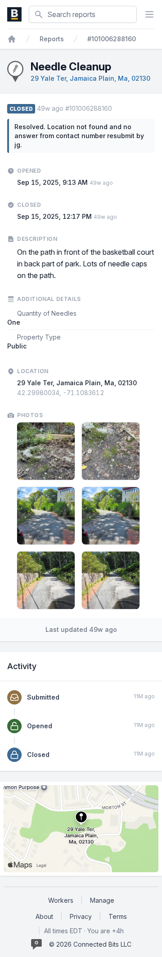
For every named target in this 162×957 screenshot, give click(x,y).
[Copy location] (109, 393)
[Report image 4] (111, 515)
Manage (102, 900)
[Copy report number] (116, 108)
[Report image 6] (111, 580)
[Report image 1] (46, 451)
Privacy (81, 916)
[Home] (11, 39)
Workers (60, 900)
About (44, 916)
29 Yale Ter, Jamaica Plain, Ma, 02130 (90, 78)
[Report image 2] (111, 451)
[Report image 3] (46, 515)
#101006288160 (111, 39)
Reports (52, 39)
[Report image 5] (46, 580)
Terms (117, 916)
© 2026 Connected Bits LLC (90, 944)
